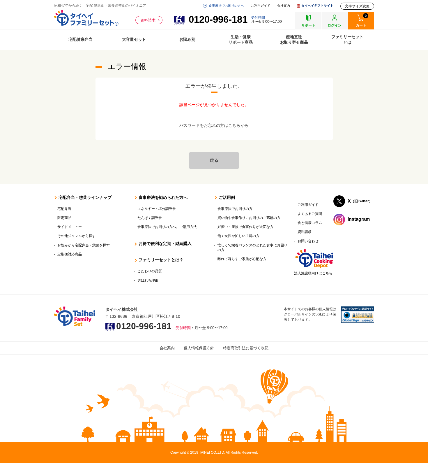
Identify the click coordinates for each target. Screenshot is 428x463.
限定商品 (64, 218)
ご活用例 (227, 197)
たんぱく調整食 (149, 218)
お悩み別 (187, 39)
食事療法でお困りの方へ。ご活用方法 (167, 227)
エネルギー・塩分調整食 (156, 209)
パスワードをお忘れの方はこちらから (214, 125)
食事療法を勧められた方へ (163, 197)
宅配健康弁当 (80, 39)
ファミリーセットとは (347, 39)
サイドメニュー (69, 227)
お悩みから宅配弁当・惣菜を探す (83, 245)
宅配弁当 (64, 209)
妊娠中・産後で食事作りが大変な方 (245, 227)
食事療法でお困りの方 (234, 209)
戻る (214, 160)
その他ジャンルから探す (76, 236)
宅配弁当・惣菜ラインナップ (85, 197)
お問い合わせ (308, 241)
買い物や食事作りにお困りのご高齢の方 (248, 218)
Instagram (359, 219)
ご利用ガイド (260, 5)
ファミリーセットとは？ (161, 259)
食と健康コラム (310, 223)
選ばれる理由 (147, 280)
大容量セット (134, 39)
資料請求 (147, 20)
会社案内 (283, 5)
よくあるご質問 (310, 214)
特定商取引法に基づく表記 (245, 348)
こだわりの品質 (149, 271)
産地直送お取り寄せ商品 (294, 39)
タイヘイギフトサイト (317, 5)
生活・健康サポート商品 (241, 39)
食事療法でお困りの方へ (226, 5)
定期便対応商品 (69, 254)
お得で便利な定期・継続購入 (165, 243)
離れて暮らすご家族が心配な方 (241, 259)
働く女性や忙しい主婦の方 (238, 236)
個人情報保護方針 (199, 348)
